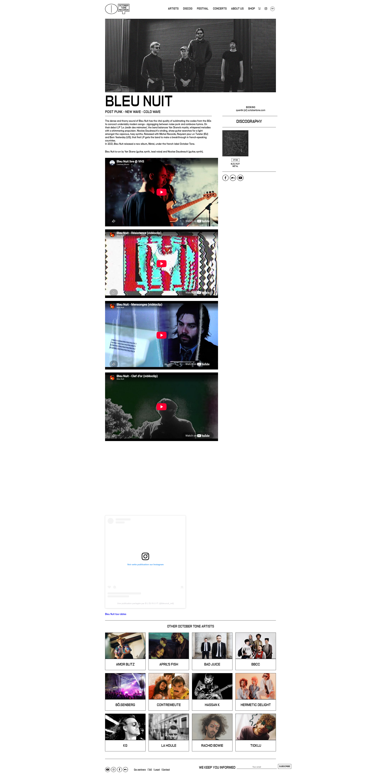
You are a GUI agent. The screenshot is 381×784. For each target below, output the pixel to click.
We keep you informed (217, 767)
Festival (203, 8)
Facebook (225, 178)
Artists (173, 8)
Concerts (220, 8)
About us (237, 8)
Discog (187, 8)
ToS (150, 769)
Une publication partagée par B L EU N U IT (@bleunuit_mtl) (145, 603)
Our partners (140, 769)
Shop (251, 8)
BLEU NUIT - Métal (235, 149)
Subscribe (284, 766)
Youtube (240, 178)
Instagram (113, 769)
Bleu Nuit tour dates (115, 614)
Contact (166, 769)
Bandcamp (233, 178)
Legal (157, 769)
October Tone (117, 9)
